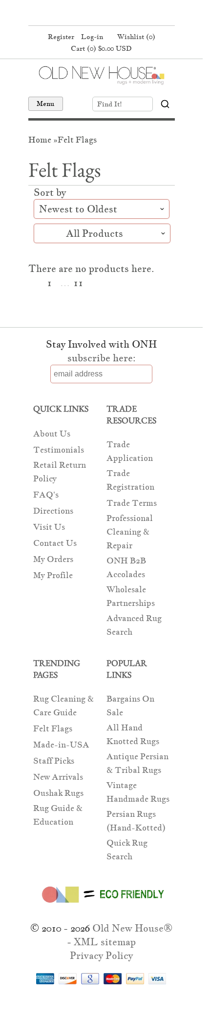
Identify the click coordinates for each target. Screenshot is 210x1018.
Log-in (92, 36)
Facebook (81, 14)
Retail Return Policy (59, 472)
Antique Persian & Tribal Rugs (137, 763)
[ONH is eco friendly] (101, 904)
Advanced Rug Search (134, 625)
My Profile (53, 575)
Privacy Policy (101, 955)
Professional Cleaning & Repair (129, 532)
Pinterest (100, 14)
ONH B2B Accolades (126, 568)
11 (78, 283)
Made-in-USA (61, 745)
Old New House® (132, 928)
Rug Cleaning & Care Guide (63, 706)
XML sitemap (105, 941)
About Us (51, 434)
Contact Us (55, 543)
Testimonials (58, 450)
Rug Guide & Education (58, 815)
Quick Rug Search (126, 850)
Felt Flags (77, 140)
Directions (53, 511)
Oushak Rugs (58, 793)
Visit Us (49, 527)
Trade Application (129, 451)
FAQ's (46, 495)
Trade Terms (131, 503)
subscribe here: (101, 358)
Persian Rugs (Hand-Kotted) (136, 821)
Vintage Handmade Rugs (137, 792)
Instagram (119, 14)
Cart (101, 48)
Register (61, 36)
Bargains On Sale (130, 706)
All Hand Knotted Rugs (132, 735)
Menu (46, 103)
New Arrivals (58, 777)
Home (39, 140)
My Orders (53, 559)
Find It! (109, 104)
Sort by (51, 192)
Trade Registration (130, 480)
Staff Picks (53, 761)
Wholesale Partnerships (130, 596)
